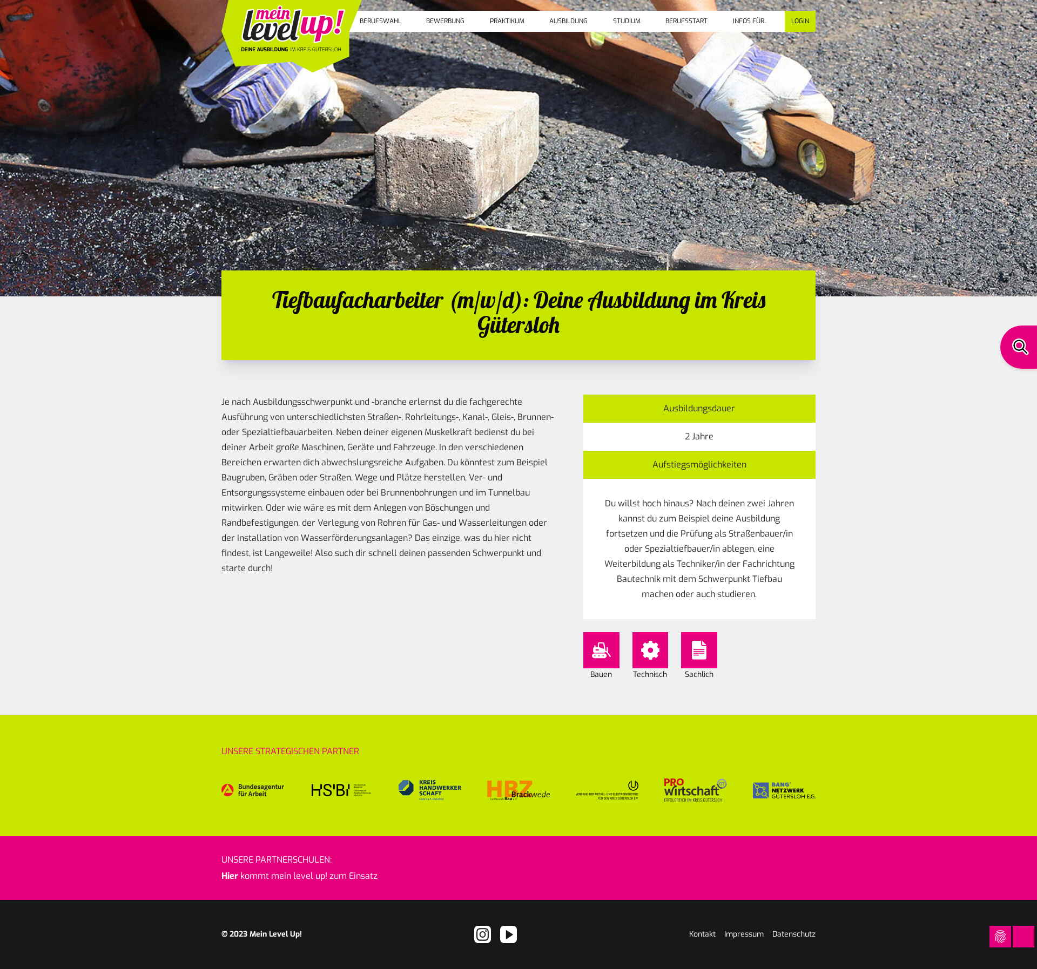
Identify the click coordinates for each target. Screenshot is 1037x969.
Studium (627, 21)
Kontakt (702, 934)
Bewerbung (445, 21)
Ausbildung (568, 21)
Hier (229, 876)
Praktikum (507, 21)
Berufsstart (686, 21)
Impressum (744, 934)
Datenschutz (794, 934)
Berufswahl (380, 21)
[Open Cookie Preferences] (1000, 936)
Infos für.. (749, 21)
